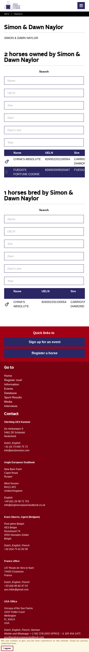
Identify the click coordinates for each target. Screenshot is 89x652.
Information (11, 384)
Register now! (13, 380)
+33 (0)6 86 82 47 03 (16, 585)
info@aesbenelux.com (16, 450)
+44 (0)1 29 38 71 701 (16, 501)
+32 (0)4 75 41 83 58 (16, 549)
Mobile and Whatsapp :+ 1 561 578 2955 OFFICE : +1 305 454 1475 (42, 633)
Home (8, 375)
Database (10, 393)
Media (8, 401)
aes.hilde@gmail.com (16, 589)
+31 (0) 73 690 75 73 (16, 446)
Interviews (10, 406)
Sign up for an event (44, 342)
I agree (7, 648)
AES (7, 14)
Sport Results (13, 397)
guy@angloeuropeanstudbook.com (24, 637)
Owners (17, 14)
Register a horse (45, 353)
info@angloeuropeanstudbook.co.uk (24, 505)
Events (8, 388)
